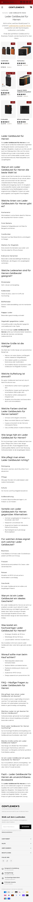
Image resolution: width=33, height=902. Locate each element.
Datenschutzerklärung (7, 832)
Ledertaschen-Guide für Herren (20, 26)
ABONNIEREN (25, 826)
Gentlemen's (8, 889)
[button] (5, 63)
